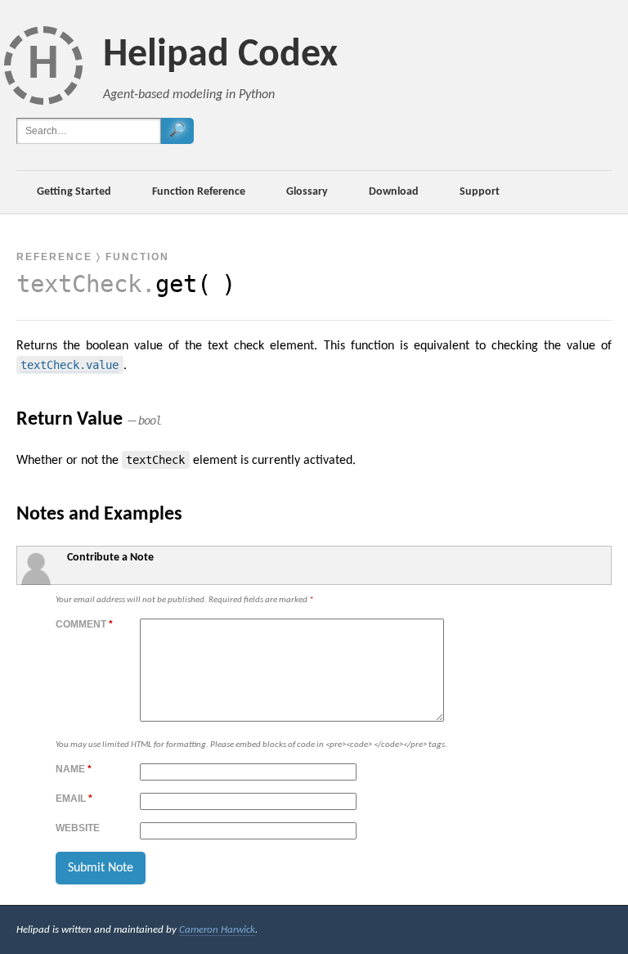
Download (394, 192)
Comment (84, 624)
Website (78, 828)
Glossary (307, 192)
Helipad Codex (220, 55)
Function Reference (198, 192)
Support (480, 192)
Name (74, 769)
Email (74, 798)
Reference (54, 257)
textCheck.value (69, 364)
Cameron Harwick (217, 930)
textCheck (78, 284)
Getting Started (74, 192)
